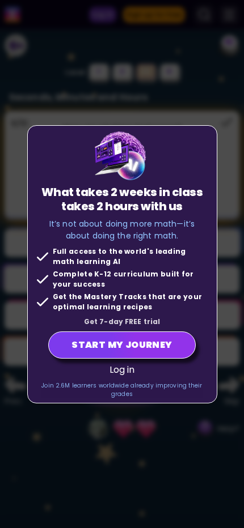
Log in (122, 369)
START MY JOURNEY (121, 344)
